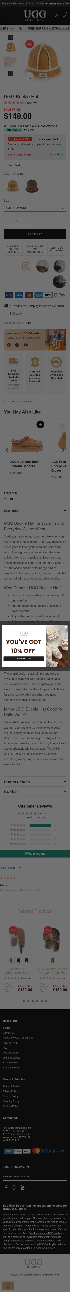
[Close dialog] (66, 627)
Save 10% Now (24, 658)
